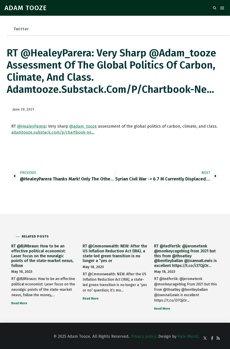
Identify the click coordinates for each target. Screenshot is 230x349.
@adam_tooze (83, 126)
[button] (214, 8)
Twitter (21, 29)
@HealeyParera (31, 126)
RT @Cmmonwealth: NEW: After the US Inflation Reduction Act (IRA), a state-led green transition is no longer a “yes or (115, 253)
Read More (19, 303)
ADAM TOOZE (25, 8)
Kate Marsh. (189, 336)
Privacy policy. (144, 336)
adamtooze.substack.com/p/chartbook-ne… (52, 132)
